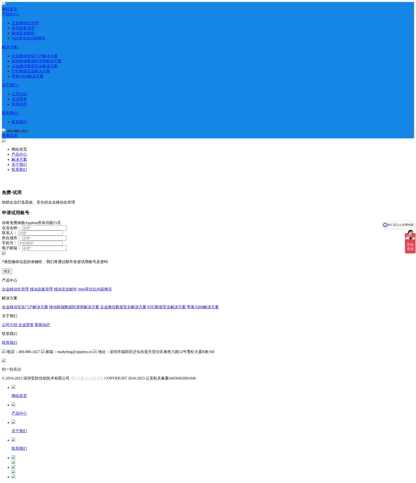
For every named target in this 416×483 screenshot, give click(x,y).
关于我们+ (11, 85)
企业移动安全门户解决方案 (35, 56)
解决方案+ (11, 47)
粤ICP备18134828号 (87, 378)
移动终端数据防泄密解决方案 (37, 61)
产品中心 (19, 154)
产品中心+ (11, 14)
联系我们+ (11, 113)
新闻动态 (19, 104)
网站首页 (9, 9)
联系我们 (19, 122)
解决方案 (19, 159)
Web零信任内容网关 (29, 38)
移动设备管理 (23, 28)
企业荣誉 (19, 99)
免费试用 (9, 136)
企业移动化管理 (25, 23)
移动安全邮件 (23, 33)
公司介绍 (19, 94)
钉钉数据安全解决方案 (31, 71)
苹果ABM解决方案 (28, 76)
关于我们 (19, 164)
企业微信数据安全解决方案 (35, 66)
